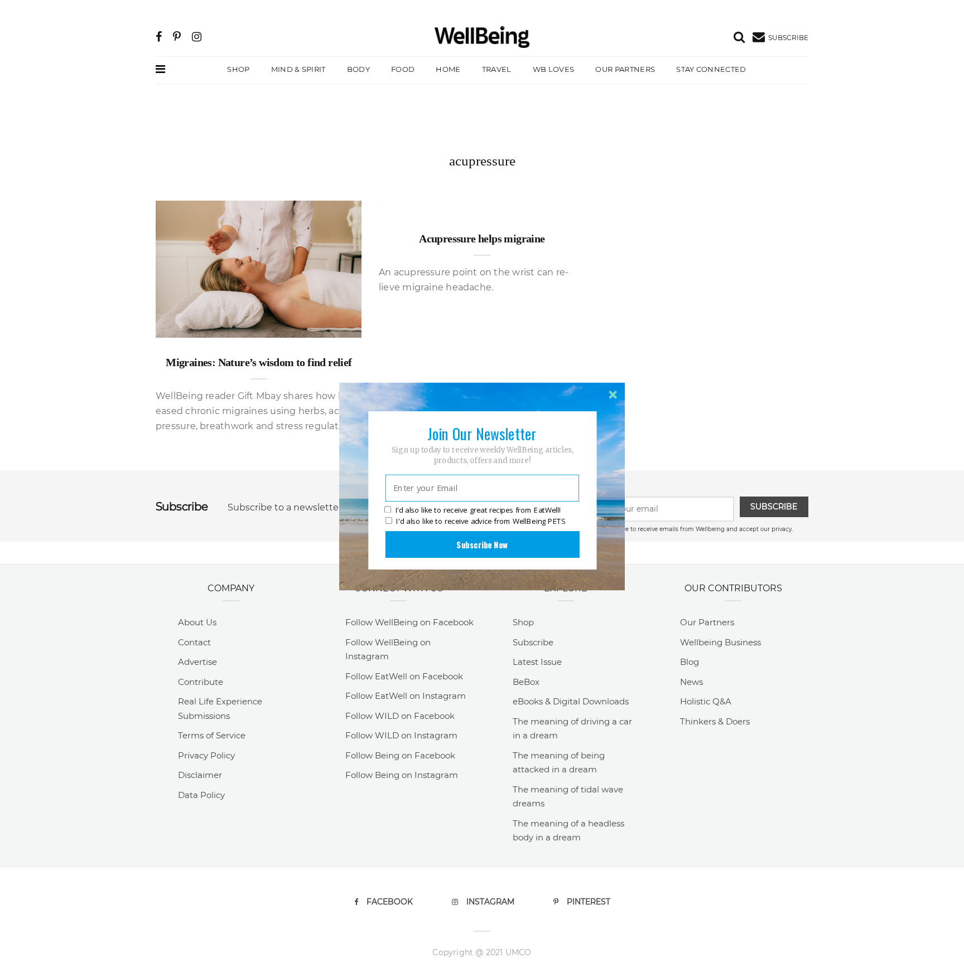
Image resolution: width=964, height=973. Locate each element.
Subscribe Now (482, 544)
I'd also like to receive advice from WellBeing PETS (480, 521)
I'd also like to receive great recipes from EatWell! (478, 510)
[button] (482, 433)
